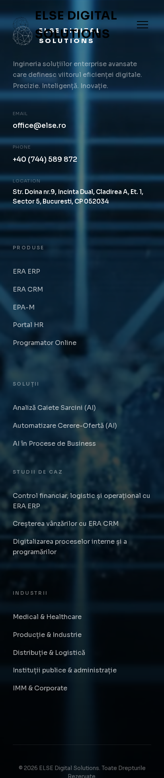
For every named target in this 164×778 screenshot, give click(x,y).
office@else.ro (39, 125)
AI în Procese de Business (54, 443)
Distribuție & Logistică (49, 653)
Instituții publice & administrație (65, 670)
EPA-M (24, 307)
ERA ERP (26, 271)
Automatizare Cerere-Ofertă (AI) (65, 425)
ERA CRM (28, 289)
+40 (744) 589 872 (45, 159)
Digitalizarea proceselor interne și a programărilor (70, 546)
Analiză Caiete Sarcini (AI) (54, 408)
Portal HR (28, 325)
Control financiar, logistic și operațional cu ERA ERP (81, 501)
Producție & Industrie (47, 635)
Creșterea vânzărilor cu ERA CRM (66, 523)
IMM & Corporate (40, 688)
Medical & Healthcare (47, 617)
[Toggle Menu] (142, 24)
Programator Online (44, 343)
